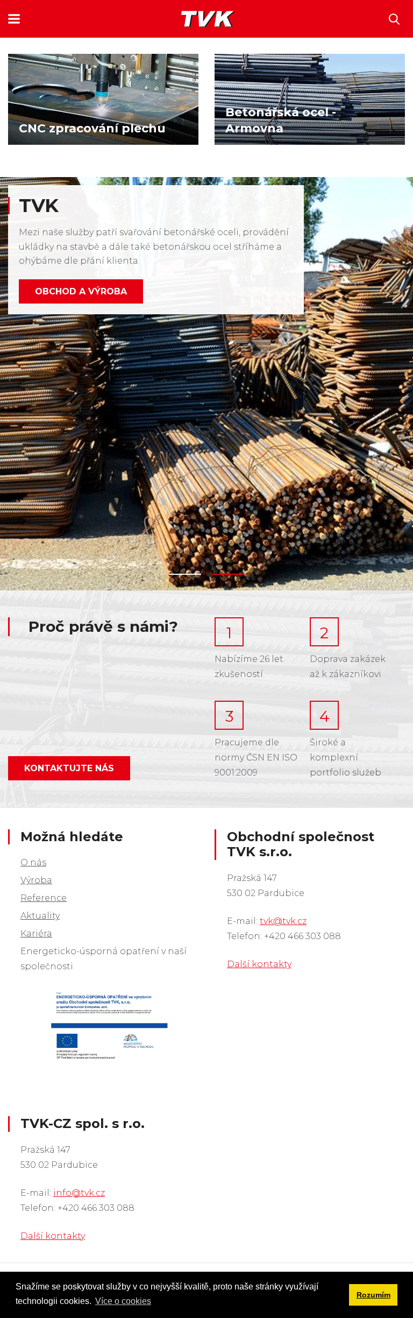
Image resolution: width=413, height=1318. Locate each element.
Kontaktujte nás (69, 768)
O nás (33, 862)
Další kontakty (259, 964)
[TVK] (208, 19)
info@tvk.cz (79, 1193)
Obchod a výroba (81, 291)
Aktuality (40, 916)
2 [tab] (228, 574)
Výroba (36, 880)
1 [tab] (185, 574)
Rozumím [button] (373, 1295)
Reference (43, 898)
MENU (14, 19)
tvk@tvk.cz (283, 921)
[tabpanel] (206, 383)
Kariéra (36, 933)
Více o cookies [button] (123, 1301)
